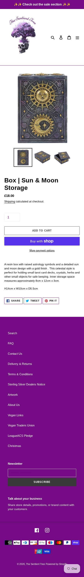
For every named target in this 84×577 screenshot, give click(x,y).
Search (12, 333)
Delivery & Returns (20, 363)
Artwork (13, 394)
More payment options (42, 250)
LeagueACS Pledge (20, 435)
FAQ (11, 343)
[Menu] (77, 37)
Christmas (14, 445)
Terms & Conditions (20, 374)
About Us (14, 404)
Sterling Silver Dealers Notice (26, 384)
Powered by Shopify (56, 564)
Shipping (9, 201)
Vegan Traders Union (21, 425)
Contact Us (15, 353)
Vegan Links (15, 415)
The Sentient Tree (35, 564)
